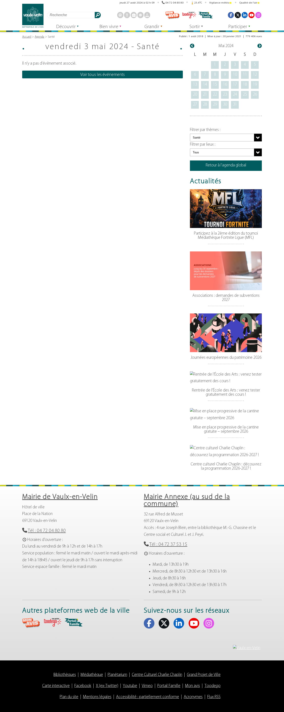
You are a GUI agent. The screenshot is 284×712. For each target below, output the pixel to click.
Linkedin (245, 15)
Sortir (194, 26)
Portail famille (206, 15)
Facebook (231, 15)
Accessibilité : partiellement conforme (147, 697)
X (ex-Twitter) (238, 15)
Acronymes (193, 697)
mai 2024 (226, 46)
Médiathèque (92, 675)
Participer (237, 26)
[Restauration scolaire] (127, 15)
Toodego (189, 15)
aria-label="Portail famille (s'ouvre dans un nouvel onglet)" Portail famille (74, 622)
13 (195, 85)
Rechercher (98, 15)
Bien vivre (108, 26)
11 (245, 75)
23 (225, 95)
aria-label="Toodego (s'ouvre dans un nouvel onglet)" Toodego (52, 622)
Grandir (151, 26)
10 (235, 75)
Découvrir (66, 26)
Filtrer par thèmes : (205, 130)
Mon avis (172, 15)
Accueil (26, 37)
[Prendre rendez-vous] (120, 15)
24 (235, 95)
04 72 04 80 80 (174, 2)
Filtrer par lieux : (202, 145)
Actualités (205, 181)
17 (235, 85)
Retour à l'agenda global (226, 165)
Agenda (39, 37)
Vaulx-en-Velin (32, 16)
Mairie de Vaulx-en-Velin (60, 497)
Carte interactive (56, 686)
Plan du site (69, 697)
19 (255, 85)
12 (255, 75)
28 (205, 104)
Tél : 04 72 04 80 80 (47, 530)
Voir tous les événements (102, 75)
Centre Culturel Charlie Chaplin (157, 675)
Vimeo (147, 686)
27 (195, 104)
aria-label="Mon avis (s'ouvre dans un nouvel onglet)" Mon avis (31, 623)
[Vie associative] (140, 15)
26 (255, 95)
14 (205, 85)
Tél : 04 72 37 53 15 (168, 544)
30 (225, 104)
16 (225, 85)
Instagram (258, 15)
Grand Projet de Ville (204, 675)
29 (215, 104)
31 (235, 104)
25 (245, 95)
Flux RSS (214, 697)
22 (215, 95)
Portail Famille (168, 686)
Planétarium (117, 675)
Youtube (251, 15)
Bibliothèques (64, 675)
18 (245, 85)
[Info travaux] (147, 15)
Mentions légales (97, 697)
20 (195, 95)
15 (215, 85)
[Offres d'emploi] (134, 15)
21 (205, 95)
